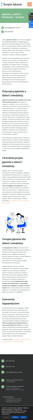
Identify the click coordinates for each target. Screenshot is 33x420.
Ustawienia (6, 417)
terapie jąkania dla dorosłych (20, 339)
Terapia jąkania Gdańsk (15, 387)
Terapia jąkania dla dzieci (12, 402)
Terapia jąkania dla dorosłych (14, 398)
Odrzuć (23, 417)
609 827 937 (10, 366)
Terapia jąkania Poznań (14, 381)
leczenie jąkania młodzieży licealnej (12, 341)
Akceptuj (15, 417)
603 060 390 (9, 32)
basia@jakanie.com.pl (12, 28)
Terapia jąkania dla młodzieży (13, 400)
